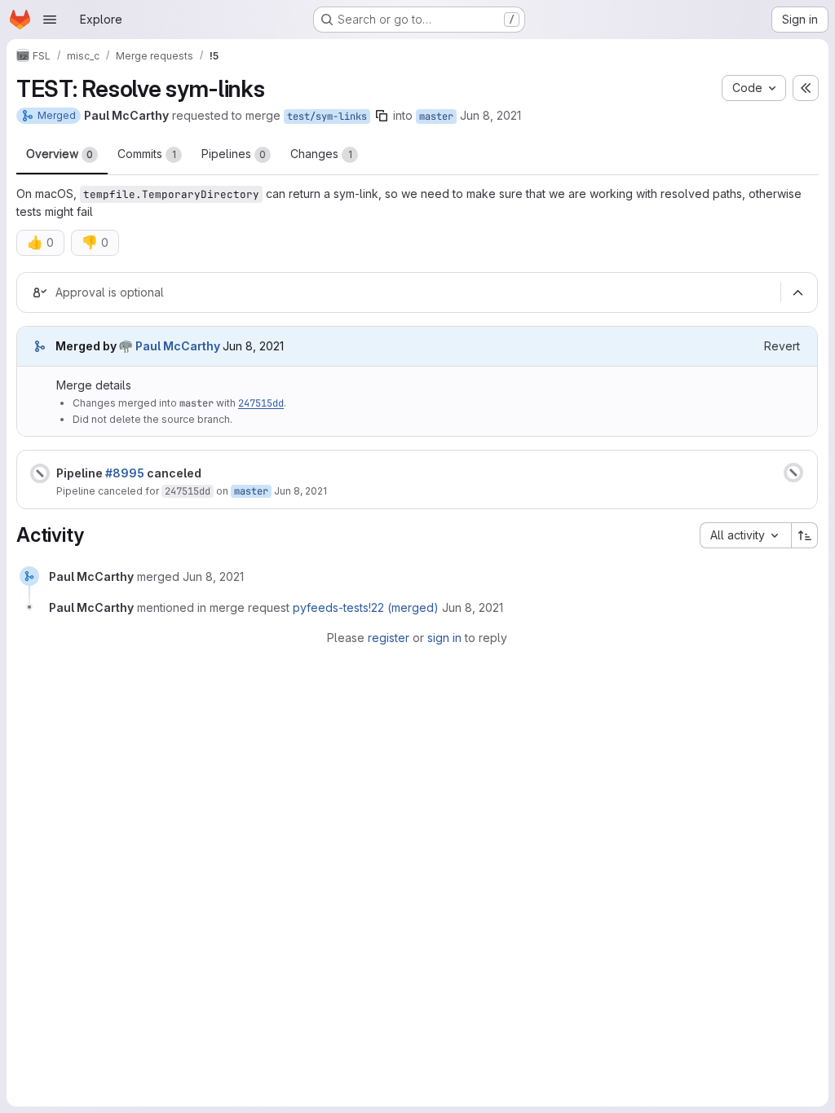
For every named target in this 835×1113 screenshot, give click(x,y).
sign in (444, 637)
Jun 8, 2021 (490, 115)
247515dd (261, 403)
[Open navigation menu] (50, 20)
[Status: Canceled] (40, 473)
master (436, 116)
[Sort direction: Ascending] (805, 535)
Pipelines (233, 154)
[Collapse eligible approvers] (797, 293)
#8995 (124, 473)
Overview (59, 154)
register (388, 637)
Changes (321, 154)
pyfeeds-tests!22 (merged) (366, 607)
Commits (146, 154)
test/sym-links (327, 116)
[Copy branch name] (381, 115)
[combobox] (745, 535)
